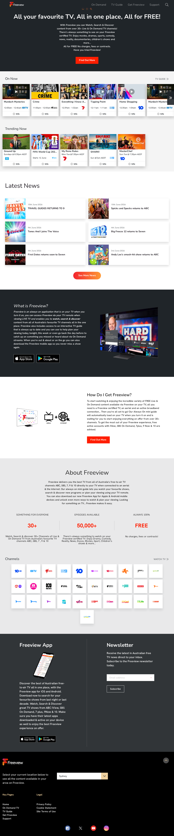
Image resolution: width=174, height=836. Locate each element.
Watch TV (160, 559)
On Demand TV (11, 807)
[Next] (170, 98)
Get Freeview (136, 4)
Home (6, 804)
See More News (87, 275)
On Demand (98, 4)
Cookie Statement (46, 807)
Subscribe (115, 688)
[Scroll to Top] (166, 760)
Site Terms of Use (46, 811)
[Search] (167, 5)
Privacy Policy (44, 804)
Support (154, 4)
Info (17, 114)
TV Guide (117, 4)
